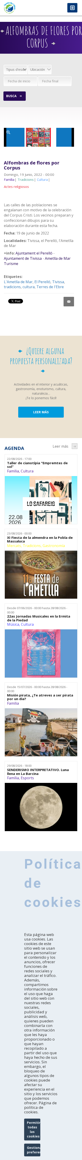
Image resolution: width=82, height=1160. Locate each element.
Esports (27, 777)
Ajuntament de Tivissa (23, 258)
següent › (74, 446)
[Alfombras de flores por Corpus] (39, 137)
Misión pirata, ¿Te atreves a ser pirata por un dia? (40, 697)
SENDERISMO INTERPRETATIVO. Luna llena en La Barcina (38, 771)
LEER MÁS (41, 412)
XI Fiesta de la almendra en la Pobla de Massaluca (40, 539)
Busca (11, 96)
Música (13, 624)
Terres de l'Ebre (50, 286)
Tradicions (32, 545)
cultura (29, 286)
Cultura (27, 471)
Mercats (14, 545)
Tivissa (58, 281)
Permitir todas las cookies (33, 1129)
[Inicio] (20, 8)
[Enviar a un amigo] (69, 301)
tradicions (12, 286)
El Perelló (42, 281)
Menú (72, 8)
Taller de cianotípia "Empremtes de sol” (37, 465)
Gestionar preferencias (33, 1149)
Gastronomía (54, 545)
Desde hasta (37, 610)
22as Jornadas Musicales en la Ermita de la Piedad (38, 618)
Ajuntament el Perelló (33, 253)
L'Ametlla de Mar (18, 281)
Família (13, 471)
